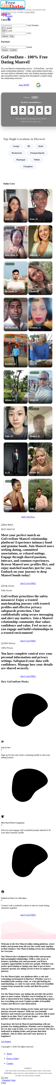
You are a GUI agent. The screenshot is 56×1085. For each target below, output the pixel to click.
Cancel (5, 36)
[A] (16, 459)
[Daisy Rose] (16, 242)
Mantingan (20, 160)
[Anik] (40, 495)
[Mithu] (40, 387)
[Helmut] (16, 387)
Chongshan (28, 167)
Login (8, 13)
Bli (29, 146)
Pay (11, 36)
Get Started (6, 1041)
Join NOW (24, 85)
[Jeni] (16, 495)
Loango (16, 146)
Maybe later (28, 568)
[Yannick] (40, 423)
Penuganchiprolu (37, 153)
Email (29, 47)
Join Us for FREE (28, 583)
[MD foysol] (16, 314)
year (10, 30)
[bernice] (40, 459)
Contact (10, 1063)
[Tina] (40, 350)
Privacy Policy (13, 1058)
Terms (9, 1054)
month (9, 28)
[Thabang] (40, 314)
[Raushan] (16, 350)
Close (13, 1080)
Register (9, 16)
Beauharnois (17, 153)
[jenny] (16, 206)
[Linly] (16, 423)
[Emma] (40, 278)
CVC (29, 33)
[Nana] (40, 206)
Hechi (40, 146)
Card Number (33, 25)
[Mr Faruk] (16, 278)
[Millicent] (40, 242)
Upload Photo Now (29, 562)
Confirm (13, 50)
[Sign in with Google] (38, 85)
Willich (37, 160)
